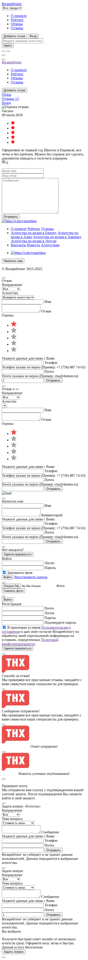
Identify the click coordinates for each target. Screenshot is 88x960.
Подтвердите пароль (60, 622)
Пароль (50, 568)
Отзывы (17, 28)
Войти (8, 599)
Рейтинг (17, 20)
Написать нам (13, 261)
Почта (49, 371)
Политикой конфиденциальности (30, 642)
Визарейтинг (12, 62)
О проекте (19, 16)
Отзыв (46, 311)
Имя (47, 302)
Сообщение (50, 832)
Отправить (11, 216)
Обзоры (17, 24)
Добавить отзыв (14, 36)
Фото (60, 586)
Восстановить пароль (30, 577)
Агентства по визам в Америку (57, 237)
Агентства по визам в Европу (34, 233)
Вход (33, 36)
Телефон (51, 363)
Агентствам (50, 245)
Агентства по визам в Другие (33, 241)
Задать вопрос (14, 951)
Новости (33, 245)
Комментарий (52, 515)
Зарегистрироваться (17, 554)
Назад (6, 103)
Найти (8, 45)
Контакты (18, 245)
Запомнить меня (19, 573)
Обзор (6, 95)
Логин (49, 563)
